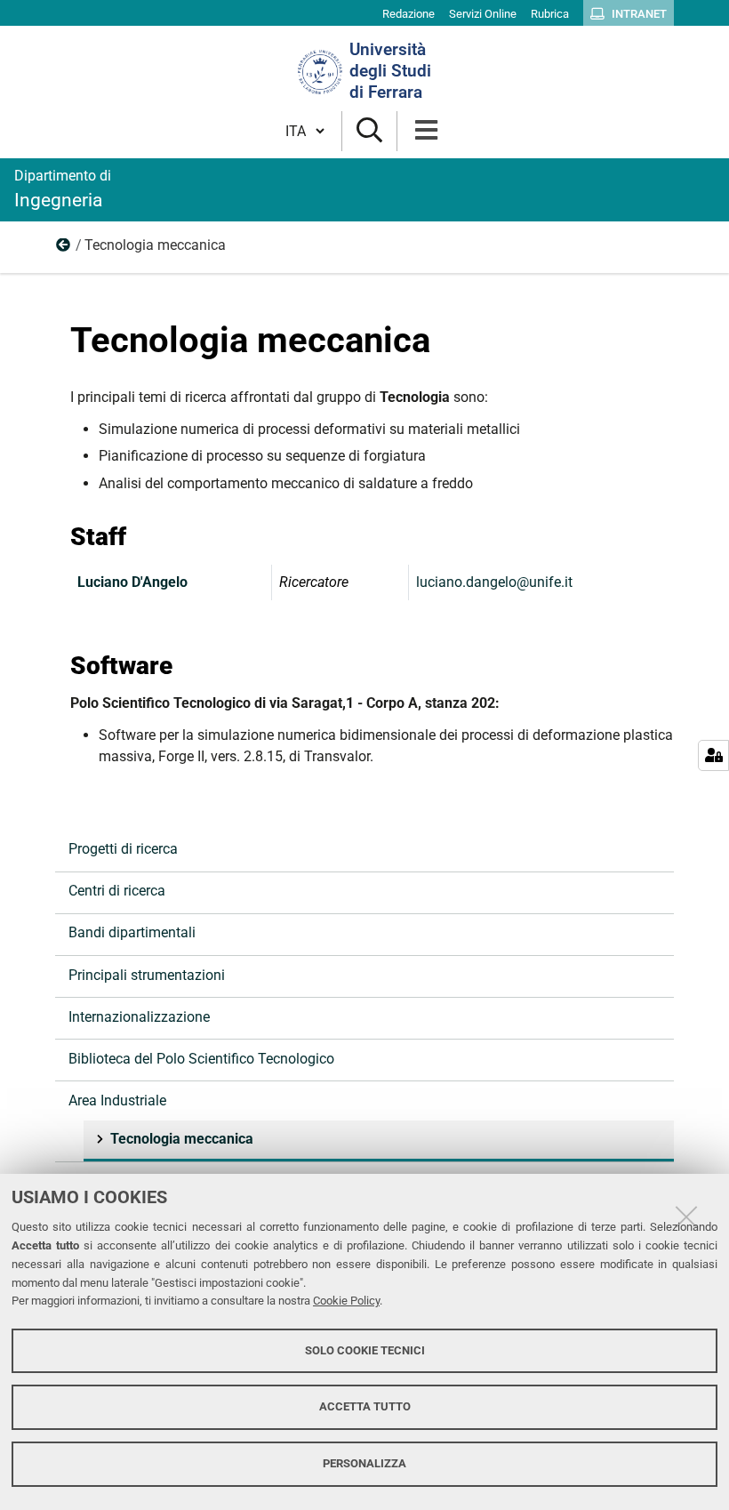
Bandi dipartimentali (132, 932)
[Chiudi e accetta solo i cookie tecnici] (686, 1216)
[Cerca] (369, 131)
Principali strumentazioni (146, 975)
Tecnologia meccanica (181, 1138)
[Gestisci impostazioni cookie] (713, 755)
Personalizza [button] (364, 1463)
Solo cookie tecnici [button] (365, 1350)
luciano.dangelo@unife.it (494, 582)
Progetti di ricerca (123, 848)
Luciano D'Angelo (132, 582)
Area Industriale (64, 249)
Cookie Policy (346, 1300)
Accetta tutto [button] (365, 1406)
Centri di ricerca (116, 890)
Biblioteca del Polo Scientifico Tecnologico (201, 1058)
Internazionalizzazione (139, 1016)
